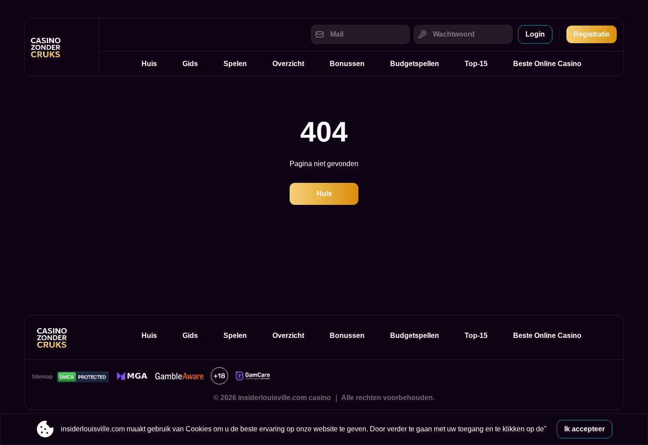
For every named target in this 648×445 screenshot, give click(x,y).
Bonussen (347, 63)
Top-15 (476, 63)
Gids (190, 63)
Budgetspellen (414, 63)
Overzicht (288, 63)
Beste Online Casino (547, 63)
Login (535, 34)
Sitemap (42, 377)
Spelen (235, 63)
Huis (149, 63)
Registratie (592, 34)
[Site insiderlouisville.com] (61, 47)
